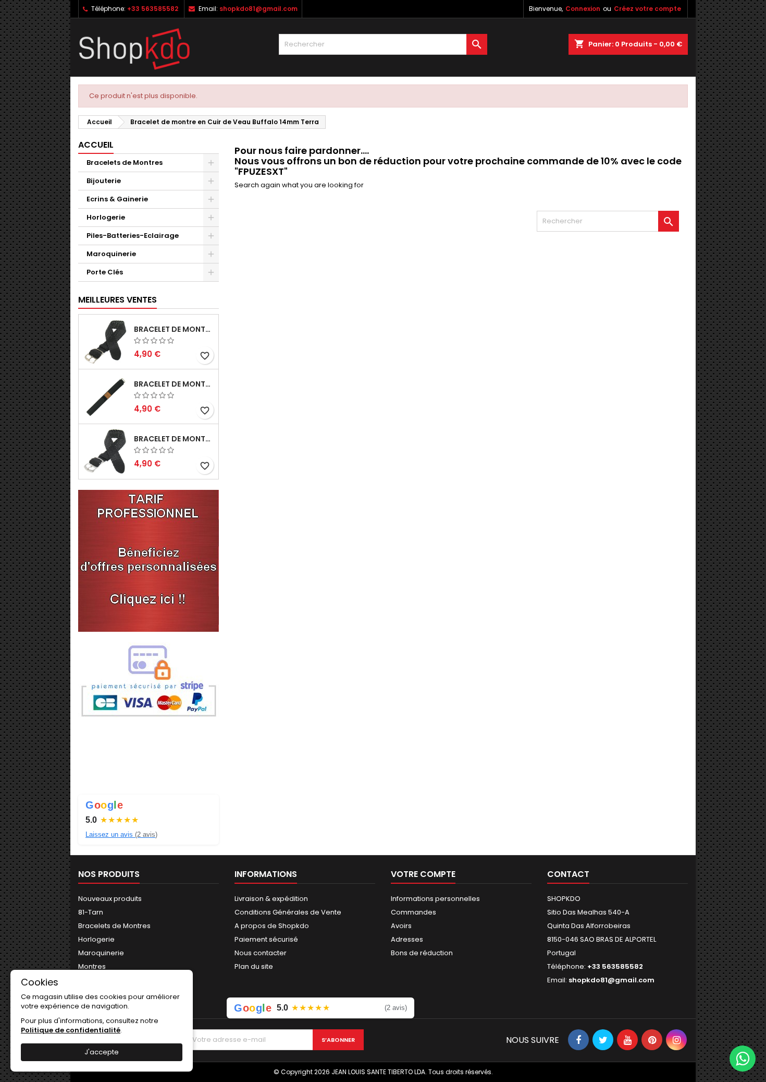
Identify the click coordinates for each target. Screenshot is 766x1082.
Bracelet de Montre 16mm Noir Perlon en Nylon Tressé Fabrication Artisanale (174, 329)
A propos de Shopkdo (271, 926)
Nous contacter (260, 953)
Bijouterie (104, 181)
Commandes (413, 912)
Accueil (96, 145)
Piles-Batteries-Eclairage (133, 236)
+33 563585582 (152, 8)
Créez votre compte (647, 8)
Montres (92, 966)
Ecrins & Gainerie (117, 199)
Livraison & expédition (271, 899)
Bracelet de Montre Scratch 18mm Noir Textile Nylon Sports (174, 384)
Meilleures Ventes (117, 300)
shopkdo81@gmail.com (258, 8)
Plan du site (253, 966)
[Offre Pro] (148, 560)
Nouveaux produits (110, 899)
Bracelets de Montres (125, 162)
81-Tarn (90, 912)
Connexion (582, 8)
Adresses (407, 939)
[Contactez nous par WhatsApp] (743, 1058)
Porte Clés (105, 272)
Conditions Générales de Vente (287, 912)
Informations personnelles (435, 899)
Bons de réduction (422, 953)
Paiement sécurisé (266, 939)
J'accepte (101, 1052)
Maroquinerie (111, 254)
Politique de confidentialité (70, 1030)
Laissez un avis (121, 834)
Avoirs (401, 926)
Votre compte (423, 874)
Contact (568, 874)
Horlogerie (106, 217)
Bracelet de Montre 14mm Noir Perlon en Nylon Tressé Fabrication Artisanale (174, 439)
